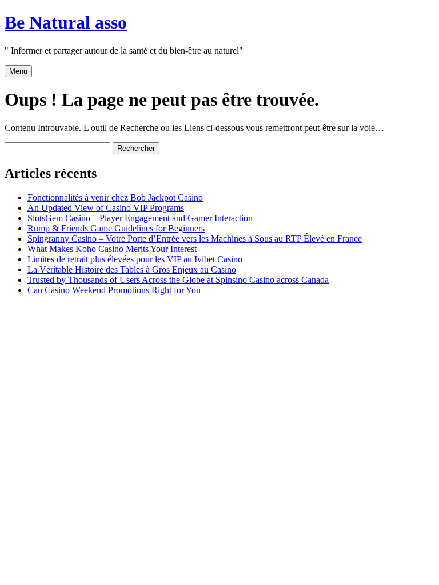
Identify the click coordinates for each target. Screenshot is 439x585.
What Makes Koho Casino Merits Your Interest (112, 249)
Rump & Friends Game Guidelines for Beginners (116, 228)
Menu (18, 71)
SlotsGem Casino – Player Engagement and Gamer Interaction (140, 218)
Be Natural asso (66, 22)
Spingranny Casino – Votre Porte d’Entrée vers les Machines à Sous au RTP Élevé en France (194, 238)
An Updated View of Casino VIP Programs (105, 208)
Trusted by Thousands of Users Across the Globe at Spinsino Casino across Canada (178, 280)
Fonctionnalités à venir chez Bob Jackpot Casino (115, 197)
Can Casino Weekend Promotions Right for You (114, 290)
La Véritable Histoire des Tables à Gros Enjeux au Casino (131, 269)
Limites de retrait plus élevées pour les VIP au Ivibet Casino (134, 259)
